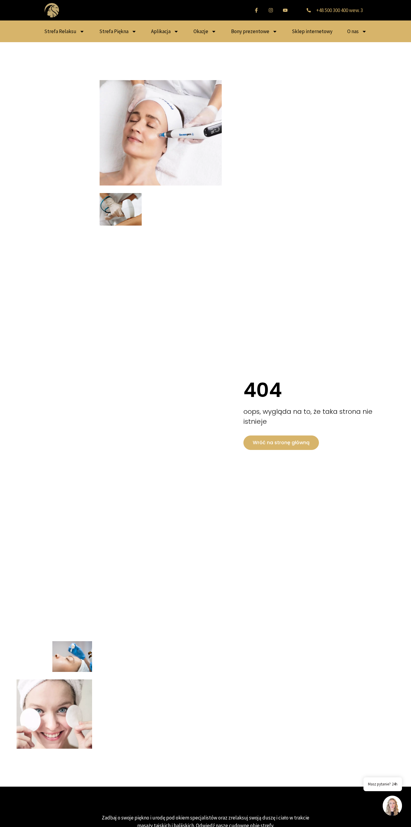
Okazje (200, 31)
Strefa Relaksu (60, 31)
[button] (392, 807)
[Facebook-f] (256, 10)
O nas (353, 31)
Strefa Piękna (113, 31)
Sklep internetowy (312, 31)
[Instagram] (271, 10)
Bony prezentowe (250, 31)
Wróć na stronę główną (281, 442)
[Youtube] (285, 10)
